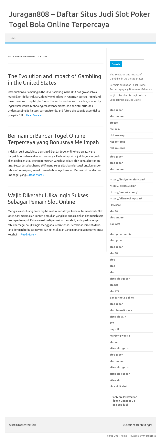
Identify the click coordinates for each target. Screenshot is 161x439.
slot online (116, 116)
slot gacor (116, 110)
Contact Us (128, 400)
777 (112, 323)
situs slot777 (118, 316)
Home (12, 38)
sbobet (114, 342)
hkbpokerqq (117, 135)
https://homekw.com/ (123, 192)
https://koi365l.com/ (123, 185)
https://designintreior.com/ (127, 179)
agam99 (115, 224)
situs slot (116, 380)
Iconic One (112, 435)
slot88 (114, 122)
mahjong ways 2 (120, 335)
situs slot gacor (120, 348)
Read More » (33, 115)
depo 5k (115, 329)
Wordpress (149, 435)
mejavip (115, 129)
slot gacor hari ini (121, 234)
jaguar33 (115, 204)
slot (112, 259)
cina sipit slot (118, 386)
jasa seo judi (120, 404)
